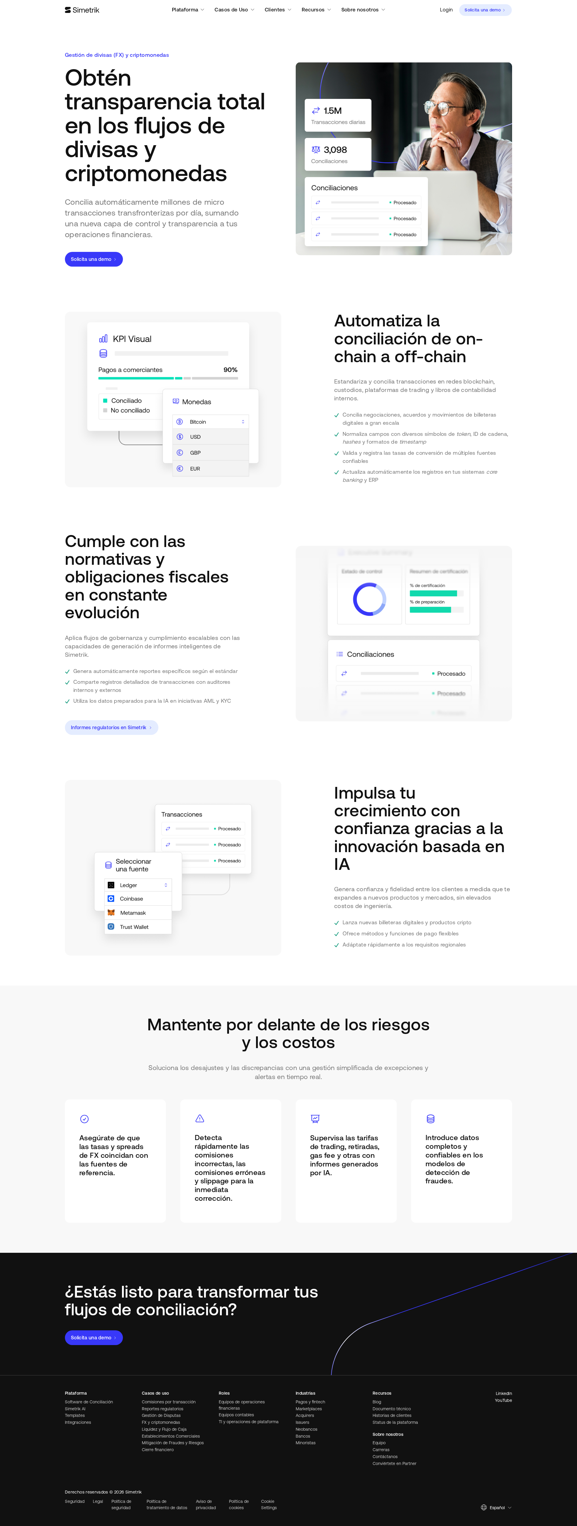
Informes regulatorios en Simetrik (109, 727)
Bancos (303, 1436)
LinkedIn (504, 1393)
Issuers (302, 1422)
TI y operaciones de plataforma (249, 1421)
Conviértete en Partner (395, 1463)
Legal (98, 1501)
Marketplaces (309, 1408)
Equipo (379, 1442)
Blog (377, 1401)
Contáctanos (385, 1456)
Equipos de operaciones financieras (242, 1405)
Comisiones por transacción (169, 1401)
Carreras (381, 1449)
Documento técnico (392, 1408)
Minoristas (306, 1442)
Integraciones (78, 1422)
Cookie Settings (269, 1504)
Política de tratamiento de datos (167, 1504)
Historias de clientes (392, 1415)
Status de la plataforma (395, 1422)
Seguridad (74, 1501)
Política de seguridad (121, 1504)
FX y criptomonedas (161, 1422)
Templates (75, 1415)
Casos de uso (155, 1393)
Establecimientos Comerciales (171, 1436)
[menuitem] (446, 10)
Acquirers (305, 1415)
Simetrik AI (75, 1408)
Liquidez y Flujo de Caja (164, 1429)
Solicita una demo (483, 10)
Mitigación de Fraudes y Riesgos (173, 1442)
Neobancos (306, 1429)
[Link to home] (82, 10)
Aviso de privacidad (206, 1504)
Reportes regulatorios (162, 1408)
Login (446, 10)
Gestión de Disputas (161, 1415)
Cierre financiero (158, 1449)
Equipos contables (236, 1414)
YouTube (503, 1400)
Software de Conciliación (89, 1401)
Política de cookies (239, 1504)
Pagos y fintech (310, 1401)
